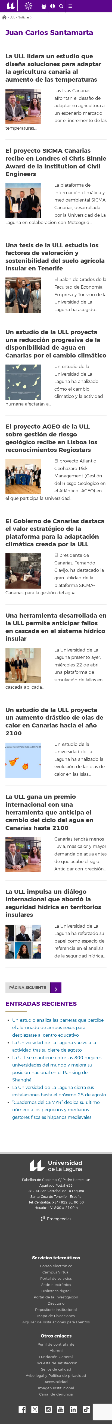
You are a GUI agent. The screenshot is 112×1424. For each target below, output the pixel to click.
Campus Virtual (56, 1272)
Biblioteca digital (56, 1291)
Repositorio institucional (56, 1310)
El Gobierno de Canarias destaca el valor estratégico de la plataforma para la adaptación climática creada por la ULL (54, 533)
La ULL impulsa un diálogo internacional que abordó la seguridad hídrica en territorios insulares (53, 903)
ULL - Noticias (19, 17)
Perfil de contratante (56, 1344)
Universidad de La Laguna (56, 1166)
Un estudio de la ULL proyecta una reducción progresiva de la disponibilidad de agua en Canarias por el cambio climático (55, 343)
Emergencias (58, 1219)
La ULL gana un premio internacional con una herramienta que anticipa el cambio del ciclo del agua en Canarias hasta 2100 (49, 812)
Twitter (37, 1408)
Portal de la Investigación (56, 1297)
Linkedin (75, 1408)
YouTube (62, 1408)
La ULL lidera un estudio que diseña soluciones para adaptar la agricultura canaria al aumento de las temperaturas (53, 68)
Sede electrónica (56, 1285)
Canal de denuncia (56, 1394)
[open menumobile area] (70, 6)
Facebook (24, 1408)
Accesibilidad (56, 1382)
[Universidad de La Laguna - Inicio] (12, 5)
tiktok (88, 1408)
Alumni (56, 1351)
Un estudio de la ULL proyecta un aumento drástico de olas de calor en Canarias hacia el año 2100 (54, 721)
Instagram (49, 1408)
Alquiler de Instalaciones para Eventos (56, 1322)
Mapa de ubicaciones (56, 1316)
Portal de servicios (56, 1278)
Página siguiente (27, 987)
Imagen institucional (56, 1388)
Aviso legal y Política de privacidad (56, 1376)
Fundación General (56, 1357)
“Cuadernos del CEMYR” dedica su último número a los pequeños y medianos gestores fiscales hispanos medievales (56, 1110)
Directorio (56, 1303)
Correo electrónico (56, 1266)
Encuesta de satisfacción (56, 1363)
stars (56, 1237)
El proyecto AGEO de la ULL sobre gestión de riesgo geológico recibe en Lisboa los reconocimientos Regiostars (51, 438)
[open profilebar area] (44, 6)
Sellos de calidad (56, 1369)
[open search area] (61, 6)
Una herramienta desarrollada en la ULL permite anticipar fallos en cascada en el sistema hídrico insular (56, 627)
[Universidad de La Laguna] (32, 5)
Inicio (4, 17)
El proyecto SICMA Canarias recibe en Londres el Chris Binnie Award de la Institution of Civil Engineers (55, 162)
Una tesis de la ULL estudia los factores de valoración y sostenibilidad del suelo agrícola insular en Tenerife (55, 257)
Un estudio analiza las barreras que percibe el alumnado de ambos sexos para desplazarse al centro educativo (58, 1028)
